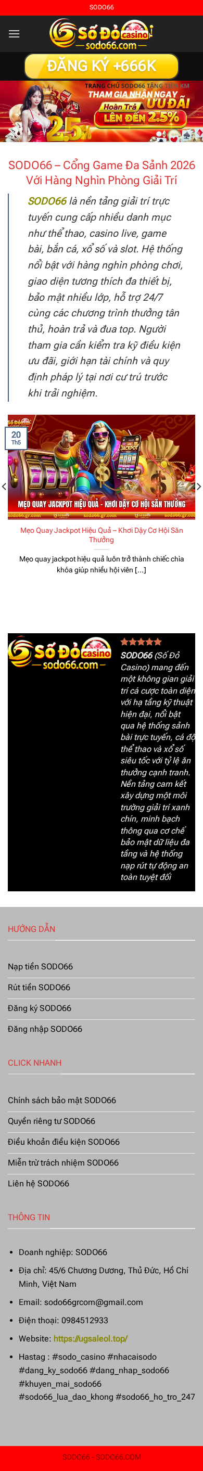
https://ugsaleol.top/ (91, 1339)
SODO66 (136, 655)
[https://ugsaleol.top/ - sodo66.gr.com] (101, 33)
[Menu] (14, 33)
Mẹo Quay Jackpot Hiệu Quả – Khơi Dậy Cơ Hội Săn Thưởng (101, 535)
